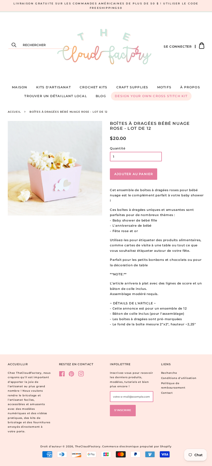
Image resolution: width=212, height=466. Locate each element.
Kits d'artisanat (53, 87)
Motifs (164, 87)
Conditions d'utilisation (178, 378)
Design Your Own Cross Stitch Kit (151, 96)
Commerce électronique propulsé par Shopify (137, 446)
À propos (190, 87)
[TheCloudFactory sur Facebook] (62, 375)
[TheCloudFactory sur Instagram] (81, 375)
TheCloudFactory (88, 446)
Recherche (169, 373)
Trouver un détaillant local (55, 96)
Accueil (14, 111)
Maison (19, 87)
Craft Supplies (132, 87)
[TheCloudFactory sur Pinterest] (71, 375)
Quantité (117, 148)
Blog (101, 96)
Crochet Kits (93, 87)
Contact (167, 393)
